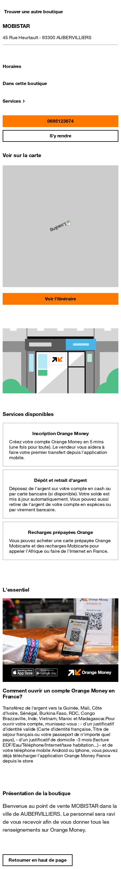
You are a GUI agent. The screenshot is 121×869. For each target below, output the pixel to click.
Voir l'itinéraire (60, 299)
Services (12, 101)
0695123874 (60, 121)
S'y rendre (60, 136)
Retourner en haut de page (38, 860)
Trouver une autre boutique (33, 11)
